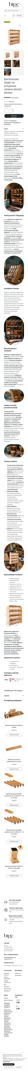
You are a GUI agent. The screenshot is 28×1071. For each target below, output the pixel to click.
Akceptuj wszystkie (8, 1064)
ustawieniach (6, 1061)
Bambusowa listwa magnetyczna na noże (14, 760)
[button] (20, 25)
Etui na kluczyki (8, 1032)
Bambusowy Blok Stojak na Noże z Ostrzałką (14, 867)
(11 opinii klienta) (14, 97)
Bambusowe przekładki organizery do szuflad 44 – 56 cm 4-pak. (14, 832)
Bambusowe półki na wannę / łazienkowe (8, 1029)
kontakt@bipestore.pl (10, 957)
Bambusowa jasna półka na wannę (14, 726)
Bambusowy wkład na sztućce (7, 1014)
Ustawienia (18, 1067)
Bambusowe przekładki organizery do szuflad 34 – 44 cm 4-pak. (14, 796)
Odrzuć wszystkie (8, 1067)
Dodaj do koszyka (14, 116)
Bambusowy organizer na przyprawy (7, 1024)
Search (22, 11)
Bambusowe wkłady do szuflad (7, 1019)
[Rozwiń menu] (5, 16)
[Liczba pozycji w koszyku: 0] (20, 15)
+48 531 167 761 (8, 959)
